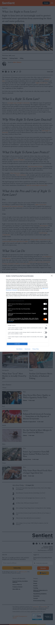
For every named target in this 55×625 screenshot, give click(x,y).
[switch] (45, 304)
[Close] (52, 276)
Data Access (27, 349)
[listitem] (27, 300)
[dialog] (27, 312)
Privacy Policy (36, 349)
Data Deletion (19, 349)
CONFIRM (17, 343)
